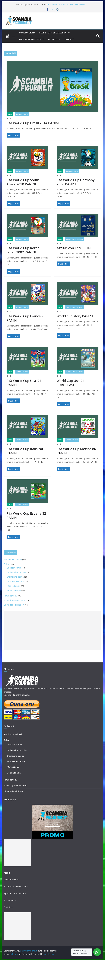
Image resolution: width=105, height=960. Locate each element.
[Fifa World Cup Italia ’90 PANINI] (27, 426)
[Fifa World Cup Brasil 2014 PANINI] (53, 86)
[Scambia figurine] (22, 676)
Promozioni (54, 39)
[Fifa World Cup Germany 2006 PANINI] (77, 157)
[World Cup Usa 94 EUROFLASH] (77, 358)
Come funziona (27, 32)
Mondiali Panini (22, 114)
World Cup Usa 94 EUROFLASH (70, 382)
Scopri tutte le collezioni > (15, 886)
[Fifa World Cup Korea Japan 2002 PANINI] (27, 225)
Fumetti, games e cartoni (15, 600)
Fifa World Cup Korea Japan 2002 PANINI (23, 250)
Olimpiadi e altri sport (14, 604)
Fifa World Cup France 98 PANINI (26, 318)
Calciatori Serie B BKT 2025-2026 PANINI (66, 4)
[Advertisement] (52, 630)
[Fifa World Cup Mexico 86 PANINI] (77, 426)
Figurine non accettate (31, 39)
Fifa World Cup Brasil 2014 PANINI (33, 123)
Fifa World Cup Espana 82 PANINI (26, 515)
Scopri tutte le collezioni (53, 32)
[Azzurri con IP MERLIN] (77, 225)
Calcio (10, 114)
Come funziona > (11, 879)
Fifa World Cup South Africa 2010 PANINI (23, 182)
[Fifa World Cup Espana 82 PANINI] (27, 491)
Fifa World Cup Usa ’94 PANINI (24, 382)
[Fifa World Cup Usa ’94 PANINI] (27, 358)
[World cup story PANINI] (77, 293)
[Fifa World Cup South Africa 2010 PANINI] (27, 157)
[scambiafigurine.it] (7, 36)
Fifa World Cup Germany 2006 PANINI (75, 182)
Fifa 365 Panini (13, 586)
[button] (68, 33)
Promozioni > (10, 900)
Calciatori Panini (14, 567)
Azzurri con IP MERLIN (74, 248)
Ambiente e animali (13, 559)
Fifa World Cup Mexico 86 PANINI (76, 450)
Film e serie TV (10, 595)
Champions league (15, 577)
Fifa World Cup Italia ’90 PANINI (25, 450)
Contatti (69, 39)
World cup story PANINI (75, 316)
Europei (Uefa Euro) (15, 581)
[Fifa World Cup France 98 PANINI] (27, 293)
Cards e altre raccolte (74, 239)
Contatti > (8, 907)
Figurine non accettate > (15, 893)
